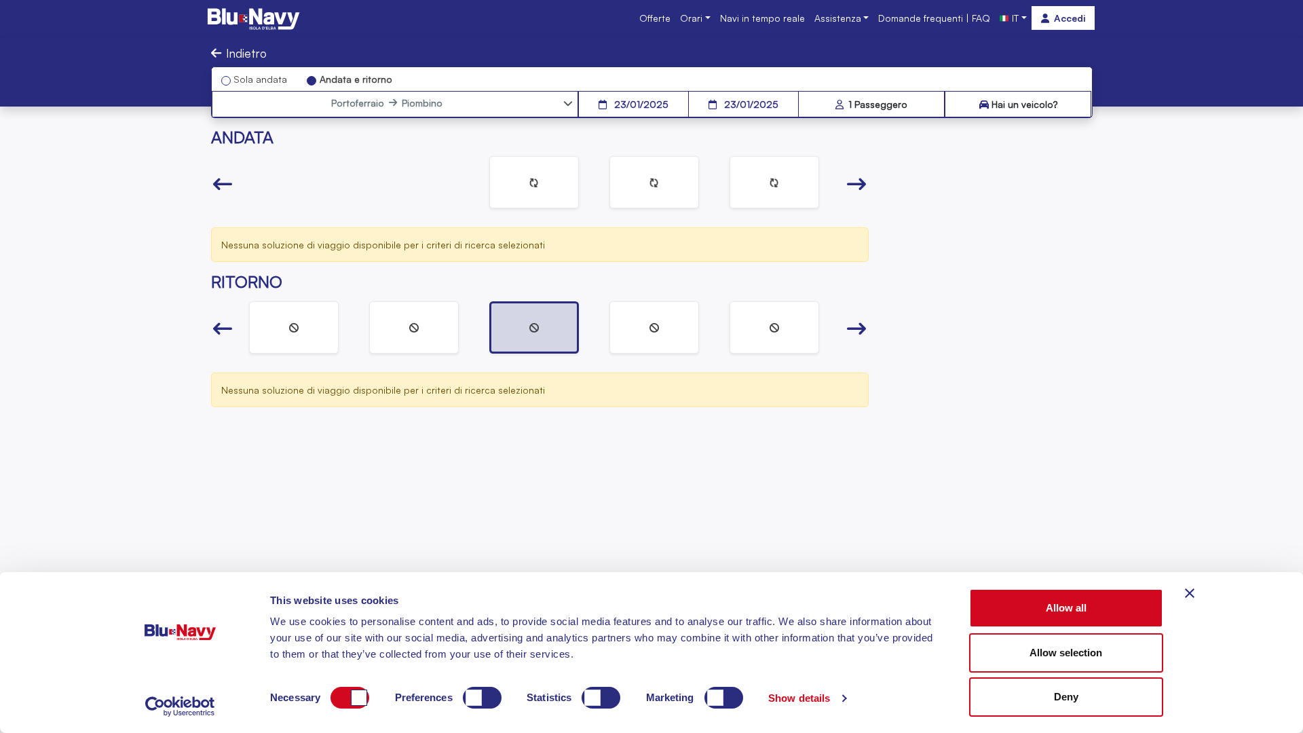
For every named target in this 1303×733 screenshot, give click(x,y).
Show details (799, 698)
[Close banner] (1189, 593)
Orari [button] (691, 18)
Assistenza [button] (837, 18)
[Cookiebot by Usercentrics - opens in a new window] (180, 706)
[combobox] (386, 103)
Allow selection (1066, 652)
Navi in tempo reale (762, 18)
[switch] (482, 698)
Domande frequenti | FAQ (934, 18)
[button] (222, 184)
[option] (534, 182)
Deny (1066, 696)
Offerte (655, 18)
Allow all (1066, 608)
